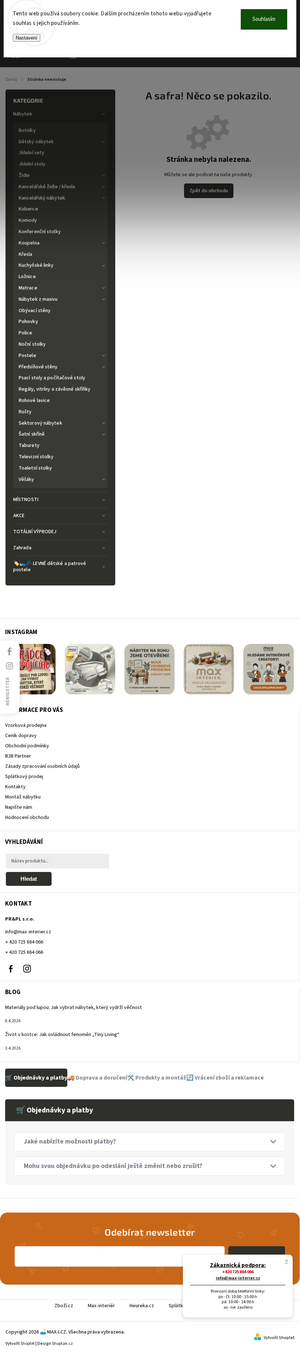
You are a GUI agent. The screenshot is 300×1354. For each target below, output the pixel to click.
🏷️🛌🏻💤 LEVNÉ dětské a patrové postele (49, 566)
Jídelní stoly (32, 164)
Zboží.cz (64, 1305)
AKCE (19, 515)
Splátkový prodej (24, 776)
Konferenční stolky (40, 231)
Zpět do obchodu (209, 190)
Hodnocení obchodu (27, 817)
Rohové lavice (34, 400)
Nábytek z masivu (38, 299)
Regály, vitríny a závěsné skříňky (54, 389)
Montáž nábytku (23, 797)
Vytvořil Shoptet (279, 1338)
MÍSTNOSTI (25, 499)
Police (26, 333)
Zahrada (22, 547)
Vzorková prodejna (25, 725)
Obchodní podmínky (27, 746)
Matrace (28, 288)
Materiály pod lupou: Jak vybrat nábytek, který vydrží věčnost (73, 1007)
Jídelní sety (31, 152)
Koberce (28, 209)
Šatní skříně (32, 434)
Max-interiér (101, 1305)
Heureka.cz (142, 1305)
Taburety (29, 445)
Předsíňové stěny (38, 367)
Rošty (25, 412)
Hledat (28, 879)
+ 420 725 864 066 (24, 942)
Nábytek (22, 114)
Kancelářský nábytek (42, 198)
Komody (28, 220)
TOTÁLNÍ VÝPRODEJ (35, 531)
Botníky (27, 130)
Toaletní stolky (35, 468)
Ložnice (27, 276)
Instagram (27, 968)
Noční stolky (32, 344)
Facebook (10, 968)
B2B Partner (18, 756)
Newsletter (7, 691)
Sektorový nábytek (40, 423)
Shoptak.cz (62, 1343)
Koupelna (29, 243)
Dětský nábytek (36, 141)
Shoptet (27, 1343)
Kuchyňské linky (36, 265)
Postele (27, 355)
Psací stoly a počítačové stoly (52, 378)
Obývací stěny (34, 310)
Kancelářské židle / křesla (47, 186)
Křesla (26, 254)
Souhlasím (263, 19)
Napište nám (18, 807)
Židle (24, 175)
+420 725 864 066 (238, 1272)
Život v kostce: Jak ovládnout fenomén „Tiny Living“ (62, 1034)
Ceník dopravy (21, 735)
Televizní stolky (36, 456)
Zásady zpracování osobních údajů (42, 766)
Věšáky (26, 479)
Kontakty (15, 786)
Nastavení (26, 38)
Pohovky (28, 321)
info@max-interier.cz (28, 932)
